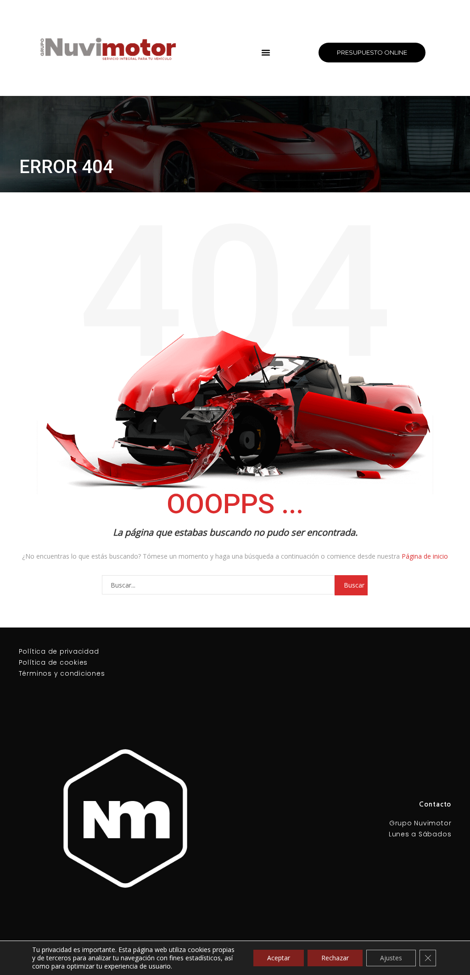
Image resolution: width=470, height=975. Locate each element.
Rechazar (335, 957)
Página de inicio (425, 556)
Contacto (435, 804)
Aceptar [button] (278, 957)
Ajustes (391, 957)
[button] (266, 52)
